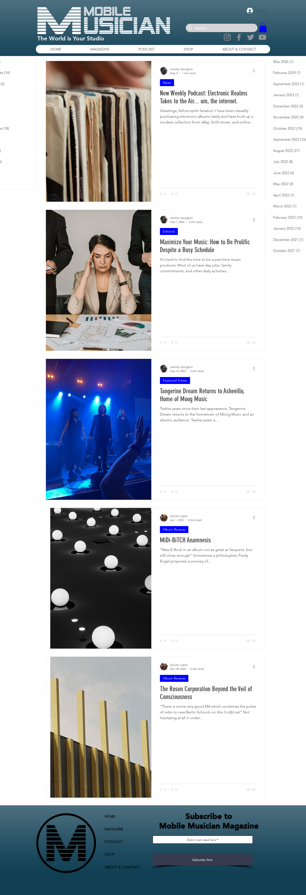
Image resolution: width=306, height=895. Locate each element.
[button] (263, 27)
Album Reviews (174, 529)
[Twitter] (250, 37)
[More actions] (255, 71)
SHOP (110, 865)
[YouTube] (262, 37)
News (167, 82)
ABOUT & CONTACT (123, 878)
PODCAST (114, 853)
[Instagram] (227, 37)
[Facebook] (239, 37)
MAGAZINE (114, 840)
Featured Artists (175, 380)
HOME (110, 827)
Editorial (169, 231)
